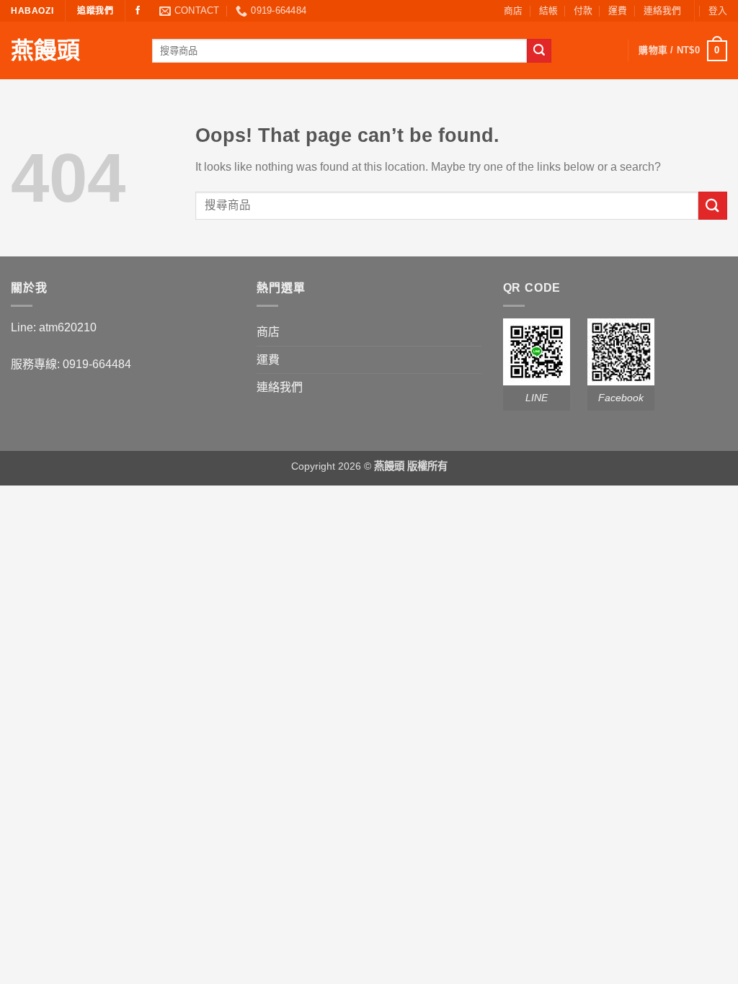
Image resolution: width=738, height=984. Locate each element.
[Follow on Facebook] (137, 11)
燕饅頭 (45, 50)
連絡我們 (662, 10)
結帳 (548, 10)
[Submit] (539, 51)
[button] (717, 11)
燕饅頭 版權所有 (411, 466)
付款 (583, 10)
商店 (513, 10)
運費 (617, 10)
